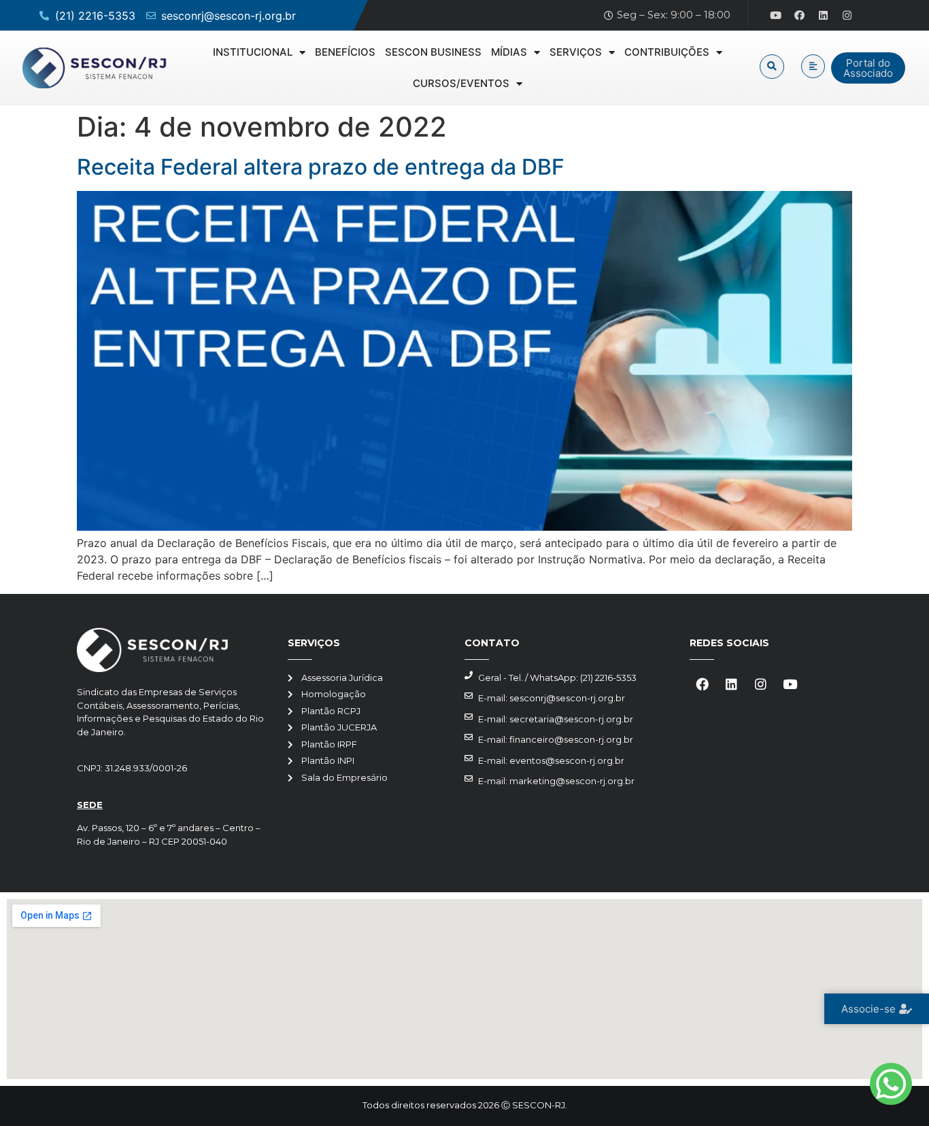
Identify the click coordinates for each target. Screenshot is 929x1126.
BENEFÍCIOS (345, 52)
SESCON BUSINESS (433, 52)
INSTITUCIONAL (252, 52)
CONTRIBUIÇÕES (666, 52)
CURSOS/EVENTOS (461, 83)
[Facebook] (800, 15)
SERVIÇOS (576, 52)
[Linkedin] (823, 15)
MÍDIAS (509, 52)
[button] (772, 66)
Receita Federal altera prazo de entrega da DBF (320, 167)
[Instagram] (847, 15)
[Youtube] (776, 15)
